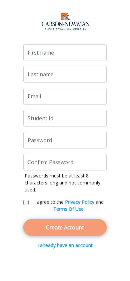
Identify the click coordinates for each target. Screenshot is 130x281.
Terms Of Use (68, 209)
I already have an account (65, 245)
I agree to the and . (69, 205)
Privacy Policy (79, 202)
